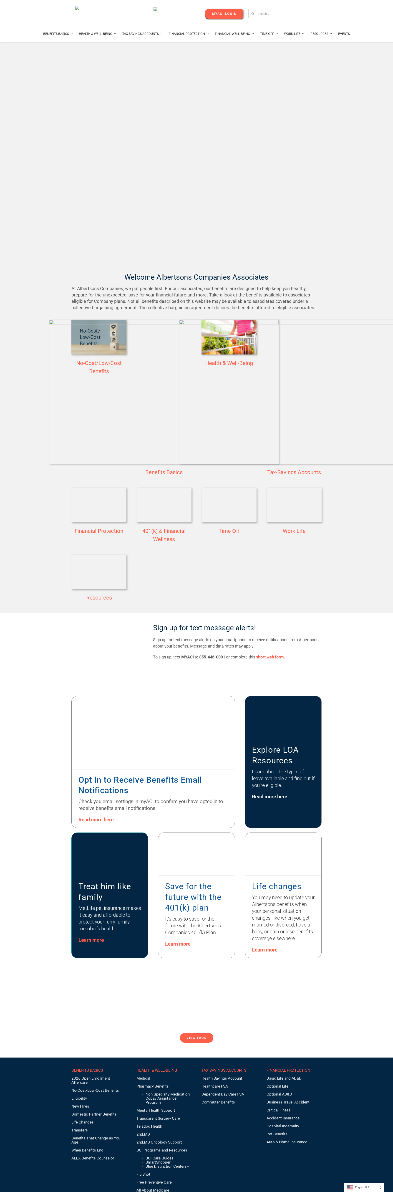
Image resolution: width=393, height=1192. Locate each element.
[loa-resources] (283, 698)
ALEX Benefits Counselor (92, 1158)
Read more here (96, 820)
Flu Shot (143, 1174)
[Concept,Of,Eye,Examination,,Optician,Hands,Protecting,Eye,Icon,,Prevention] (153, 698)
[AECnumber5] (177, 8)
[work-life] (294, 489)
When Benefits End (87, 1150)
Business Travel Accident (288, 1102)
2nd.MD (143, 1134)
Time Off (229, 531)
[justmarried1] (283, 834)
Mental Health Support (155, 1110)
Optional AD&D (279, 1094)
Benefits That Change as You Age (95, 1140)
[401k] (98, 489)
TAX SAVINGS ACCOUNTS (224, 1070)
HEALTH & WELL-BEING (156, 1070)
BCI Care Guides (160, 1158)
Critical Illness (279, 1110)
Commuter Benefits (218, 1102)
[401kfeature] (196, 834)
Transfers (79, 1130)
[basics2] (164, 321)
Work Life (294, 531)
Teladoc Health (149, 1126)
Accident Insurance (283, 1118)
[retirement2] (163, 489)
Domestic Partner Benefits (94, 1114)
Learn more (91, 940)
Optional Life (277, 1086)
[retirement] (229, 489)
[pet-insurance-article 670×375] (110, 834)
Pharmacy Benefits (152, 1086)
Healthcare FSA (215, 1086)
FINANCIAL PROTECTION (288, 1070)
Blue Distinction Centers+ (167, 1166)
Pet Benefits (277, 1134)
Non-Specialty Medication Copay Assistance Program (168, 1098)
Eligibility (79, 1098)
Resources (99, 598)
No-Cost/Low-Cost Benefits (95, 1090)
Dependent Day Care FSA (223, 1094)
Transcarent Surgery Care (158, 1118)
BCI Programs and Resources (161, 1150)
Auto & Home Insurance (287, 1142)
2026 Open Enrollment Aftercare (90, 1080)
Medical (143, 1078)
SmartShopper (158, 1162)
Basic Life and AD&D (284, 1078)
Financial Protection (99, 531)
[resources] (98, 556)
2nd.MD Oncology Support (159, 1142)
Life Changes (82, 1122)
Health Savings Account (222, 1078)
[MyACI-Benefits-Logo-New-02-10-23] (97, 7)
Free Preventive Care (154, 1182)
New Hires (80, 1106)
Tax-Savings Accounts (294, 472)
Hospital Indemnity (283, 1126)
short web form (270, 657)
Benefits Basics (164, 472)
